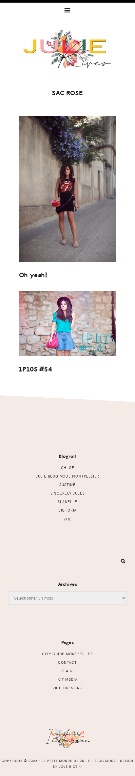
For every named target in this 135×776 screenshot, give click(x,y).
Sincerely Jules (67, 493)
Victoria (67, 510)
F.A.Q (67, 670)
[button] (67, 10)
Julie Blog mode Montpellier (67, 476)
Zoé (67, 518)
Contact (67, 662)
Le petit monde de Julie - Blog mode (67, 54)
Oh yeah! (33, 275)
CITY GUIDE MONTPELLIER (67, 653)
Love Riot (68, 766)
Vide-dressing (67, 687)
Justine (67, 484)
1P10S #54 (36, 369)
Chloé (67, 467)
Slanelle (67, 501)
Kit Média (67, 679)
